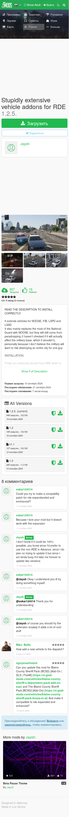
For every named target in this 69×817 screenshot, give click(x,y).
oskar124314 (24, 489)
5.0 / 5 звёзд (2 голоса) (13, 300)
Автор (29, 537)
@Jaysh (21, 579)
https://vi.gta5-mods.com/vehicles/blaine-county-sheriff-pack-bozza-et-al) (40, 694)
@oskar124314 (25, 601)
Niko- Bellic (23, 645)
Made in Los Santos (14, 807)
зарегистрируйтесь (18, 724)
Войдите (52, 721)
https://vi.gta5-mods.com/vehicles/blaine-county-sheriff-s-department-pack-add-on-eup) (38, 680)
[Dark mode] (58, 5)
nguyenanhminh (26, 663)
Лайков (33, 292)
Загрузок (14, 292)
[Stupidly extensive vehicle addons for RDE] (34, 233)
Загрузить (37, 123)
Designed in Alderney (14, 803)
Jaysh (24, 143)
